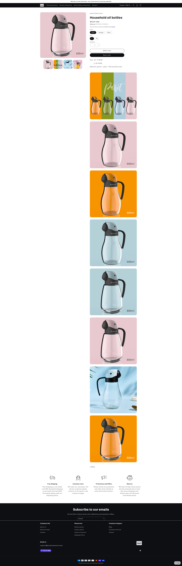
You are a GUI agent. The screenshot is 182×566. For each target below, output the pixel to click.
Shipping (92, 24)
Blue (108, 32)
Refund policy (79, 527)
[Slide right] (84, 64)
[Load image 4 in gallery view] (77, 64)
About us (43, 527)
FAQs (110, 527)
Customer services (115, 529)
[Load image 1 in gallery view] (48, 64)
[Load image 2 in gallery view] (58, 64)
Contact (111, 532)
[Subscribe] (103, 519)
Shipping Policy (80, 535)
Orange (101, 32)
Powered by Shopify (98, 563)
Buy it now (107, 55)
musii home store (87, 563)
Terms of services (80, 532)
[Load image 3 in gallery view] (67, 64)
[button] (133, 5)
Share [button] (93, 467)
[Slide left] (41, 64)
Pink (93, 32)
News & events (45, 529)
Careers (42, 532)
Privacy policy (79, 529)
